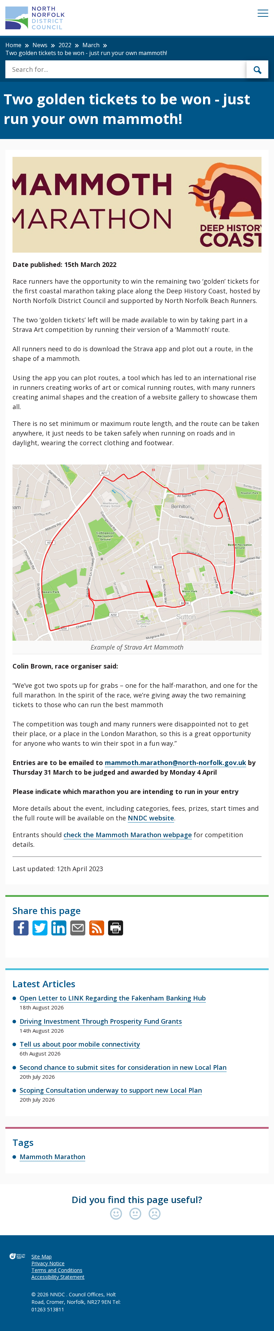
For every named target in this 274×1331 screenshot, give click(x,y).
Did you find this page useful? (137, 1199)
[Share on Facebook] (21, 933)
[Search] (258, 69)
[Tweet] (39, 933)
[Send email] (77, 933)
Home (13, 45)
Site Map (41, 1256)
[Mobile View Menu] (262, 14)
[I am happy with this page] (118, 1214)
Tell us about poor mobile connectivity (80, 1044)
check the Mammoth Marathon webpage (128, 834)
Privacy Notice (48, 1263)
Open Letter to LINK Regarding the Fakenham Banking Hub (113, 998)
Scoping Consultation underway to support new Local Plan (111, 1090)
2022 (65, 45)
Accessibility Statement (58, 1276)
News (39, 45)
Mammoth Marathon (52, 1156)
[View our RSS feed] (96, 933)
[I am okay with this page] (137, 1214)
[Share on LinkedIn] (58, 933)
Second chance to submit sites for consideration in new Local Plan (123, 1067)
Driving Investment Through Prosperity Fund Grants (101, 1021)
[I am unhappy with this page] (154, 1214)
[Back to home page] (35, 17)
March (91, 45)
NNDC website (151, 818)
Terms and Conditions (56, 1270)
